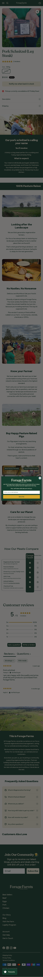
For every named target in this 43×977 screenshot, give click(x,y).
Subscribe (21, 496)
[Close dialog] (40, 478)
